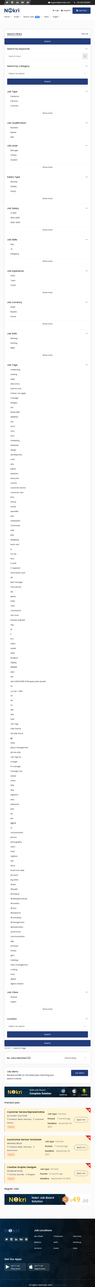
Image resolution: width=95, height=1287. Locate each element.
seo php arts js (17, 733)
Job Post (83, 10)
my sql (13, 554)
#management (17, 922)
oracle (13, 506)
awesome (15, 804)
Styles (17, 17)
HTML (13, 601)
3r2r (12, 861)
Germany (27, 1119)
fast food (15, 615)
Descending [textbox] (70, 1058)
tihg (12, 790)
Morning (14, 338)
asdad (13, 648)
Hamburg (77, 1242)
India (75, 1248)
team (13, 846)
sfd (12, 676)
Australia (20, 1174)
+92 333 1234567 (83, 2)
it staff (13, 563)
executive (15, 478)
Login (57, 10)
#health (14, 889)
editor (13, 643)
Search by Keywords (18, 48)
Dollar (13, 307)
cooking (14, 969)
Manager (14, 150)
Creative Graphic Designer (21, 1167)
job (12, 818)
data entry (15, 384)
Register (67, 10)
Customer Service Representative (26, 1111)
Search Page (19, 1048)
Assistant (14, 473)
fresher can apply (18, 393)
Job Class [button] (12, 992)
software (14, 946)
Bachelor (14, 127)
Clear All (84, 34)
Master (13, 132)
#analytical (16, 913)
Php (12, 244)
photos (14, 837)
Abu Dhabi (38, 1236)
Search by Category (18, 66)
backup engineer (18, 620)
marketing (15, 440)
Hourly (13, 191)
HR (12, 577)
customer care (17, 492)
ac (12, 695)
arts (12, 464)
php (12, 535)
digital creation (17, 983)
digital (13, 979)
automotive (16, 932)
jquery (13, 596)
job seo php (16, 752)
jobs (12, 809)
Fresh (13, 275)
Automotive (12, 1150)
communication (18, 936)
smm (13, 426)
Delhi (56, 1242)
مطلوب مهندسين (17, 691)
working (14, 374)
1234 (12, 785)
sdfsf (13, 653)
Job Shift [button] (12, 333)
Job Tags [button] (12, 364)
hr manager (16, 766)
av (12, 705)
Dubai (56, 1248)
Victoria (12, 1174)
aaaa (13, 743)
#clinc (13, 884)
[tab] (47, 91)
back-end (15, 544)
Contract (14, 106)
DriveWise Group (14, 1143)
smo (12, 436)
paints (13, 469)
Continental (16, 610)
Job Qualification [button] (16, 122)
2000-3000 (15, 222)
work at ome (16, 388)
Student (14, 160)
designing (15, 539)
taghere (14, 856)
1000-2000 (15, 218)
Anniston (38, 1248)
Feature (14, 997)
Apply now (81, 1119)
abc (12, 710)
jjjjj (11, 738)
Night (13, 348)
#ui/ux (13, 908)
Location (12, 1018)
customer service (18, 488)
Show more (47, 113)
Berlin (20, 1119)
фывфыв (14, 658)
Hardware (15, 445)
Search (47, 41)
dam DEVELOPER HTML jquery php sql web (28, 681)
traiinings (14, 960)
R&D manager (17, 582)
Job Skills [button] (12, 239)
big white (14, 880)
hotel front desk (17, 870)
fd (11, 686)
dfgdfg (13, 662)
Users (46, 17)
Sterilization (15, 521)
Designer (31, 1174)
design (13, 450)
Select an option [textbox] (17, 73)
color (13, 459)
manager (15, 398)
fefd (12, 719)
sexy (12, 799)
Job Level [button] (12, 145)
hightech (14, 795)
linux (12, 558)
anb (12, 714)
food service (16, 587)
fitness (13, 950)
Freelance (15, 96)
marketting (15, 369)
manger (14, 761)
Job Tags (14, 724)
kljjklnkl (13, 823)
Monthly (14, 181)
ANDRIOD (14, 417)
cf (11, 828)
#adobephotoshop (19, 898)
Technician (15, 525)
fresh (13, 851)
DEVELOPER (15, 412)
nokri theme (16, 728)
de (12, 813)
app (12, 941)
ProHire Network (15, 1171)
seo (12, 421)
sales (13, 379)
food (13, 974)
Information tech (18, 573)
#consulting (16, 917)
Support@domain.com (60, 2)
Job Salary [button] (13, 208)
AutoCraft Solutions (17, 1116)
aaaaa (13, 776)
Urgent (13, 1001)
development (16, 454)
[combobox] (47, 73)
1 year (13, 280)
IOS (12, 407)
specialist (15, 511)
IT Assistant (15, 568)
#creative (15, 903)
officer (13, 502)
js (11, 549)
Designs (14, 402)
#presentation (17, 927)
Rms (12, 497)
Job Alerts (79, 1073)
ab (12, 700)
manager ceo (16, 771)
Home (7, 17)
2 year (13, 285)
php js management (19, 747)
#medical (15, 894)
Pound (13, 316)
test (12, 516)
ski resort (14, 875)
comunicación (17, 832)
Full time (14, 101)
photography (16, 842)
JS (11, 249)
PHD (12, 137)
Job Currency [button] (14, 302)
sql (12, 591)
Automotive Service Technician (24, 1139)
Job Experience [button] (15, 270)
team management (19, 965)
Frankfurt (13, 1119)
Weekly (14, 186)
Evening (14, 343)
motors (14, 483)
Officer (14, 155)
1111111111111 (14, 667)
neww (13, 780)
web (12, 530)
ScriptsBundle (59, 1285)
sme (12, 431)
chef (13, 606)
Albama (37, 1242)
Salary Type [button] (13, 176)
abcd (13, 865)
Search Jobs (31, 17)
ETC (12, 639)
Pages (56, 17)
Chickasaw (58, 1236)
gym (12, 955)
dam (13, 672)
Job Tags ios (16, 757)
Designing (15, 254)
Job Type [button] (12, 91)
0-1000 (13, 213)
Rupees (14, 312)
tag (12, 624)
